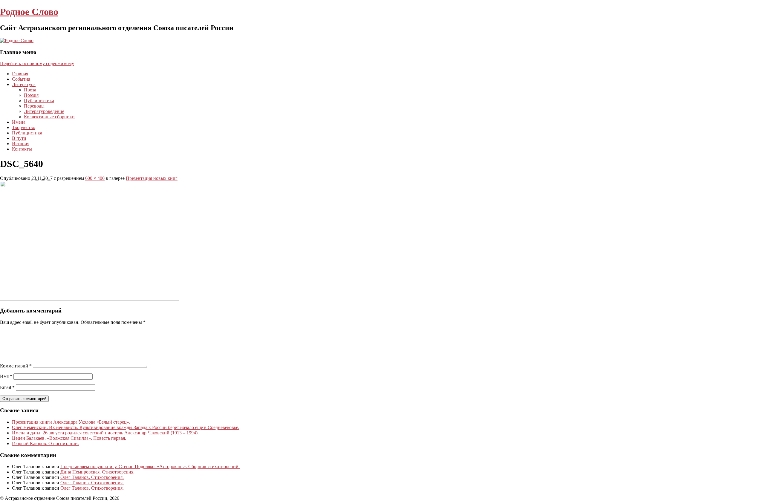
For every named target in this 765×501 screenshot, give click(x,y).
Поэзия (31, 95)
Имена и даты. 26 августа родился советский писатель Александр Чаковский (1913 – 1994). (105, 432)
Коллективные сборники (49, 116)
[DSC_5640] (89, 298)
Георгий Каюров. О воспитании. (45, 443)
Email (7, 387)
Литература (24, 84)
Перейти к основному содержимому (37, 63)
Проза (30, 89)
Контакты (22, 148)
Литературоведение (44, 111)
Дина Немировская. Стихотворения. (97, 471)
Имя (6, 376)
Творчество (23, 127)
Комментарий (16, 365)
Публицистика (39, 100)
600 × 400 (95, 178)
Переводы (34, 105)
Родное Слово (29, 11)
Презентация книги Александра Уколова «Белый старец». (71, 422)
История (20, 143)
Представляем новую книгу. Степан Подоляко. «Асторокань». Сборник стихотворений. (150, 466)
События (21, 79)
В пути (19, 138)
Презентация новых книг (152, 178)
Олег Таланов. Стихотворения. (92, 477)
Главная (20, 73)
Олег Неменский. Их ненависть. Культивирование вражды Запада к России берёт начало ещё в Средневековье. (125, 427)
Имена (18, 122)
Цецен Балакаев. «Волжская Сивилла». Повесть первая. (69, 438)
